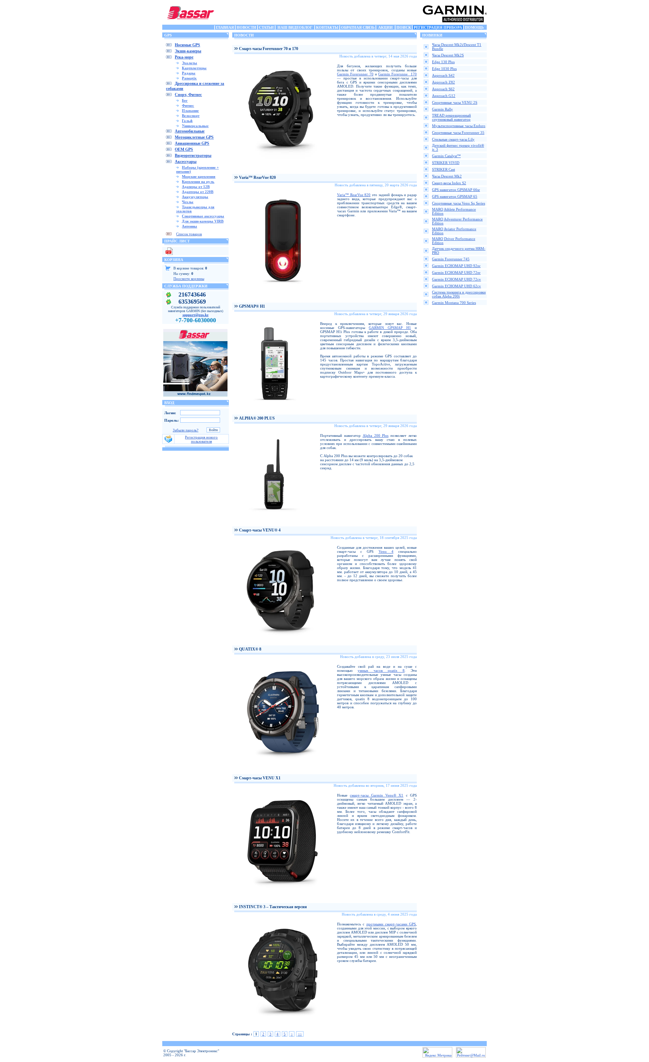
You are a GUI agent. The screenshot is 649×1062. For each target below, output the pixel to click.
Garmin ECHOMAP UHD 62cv (456, 286)
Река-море (184, 57)
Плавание (190, 111)
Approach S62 (443, 89)
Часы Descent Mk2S (448, 55)
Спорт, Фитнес (188, 94)
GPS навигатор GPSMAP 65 (454, 196)
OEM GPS (184, 149)
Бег (185, 100)
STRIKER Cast (443, 169)
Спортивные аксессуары (203, 216)
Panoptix (189, 78)
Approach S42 (443, 75)
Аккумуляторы (195, 197)
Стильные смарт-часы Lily (453, 139)
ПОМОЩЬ (474, 27)
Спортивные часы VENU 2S (454, 102)
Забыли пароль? (185, 430)
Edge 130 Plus (443, 62)
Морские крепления (198, 176)
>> (300, 1034)
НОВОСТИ (246, 27)
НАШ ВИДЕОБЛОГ (295, 27)
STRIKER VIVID (445, 163)
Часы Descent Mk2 (447, 176)
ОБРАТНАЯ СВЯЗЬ (358, 27)
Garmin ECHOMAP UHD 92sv (456, 266)
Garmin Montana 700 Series (454, 303)
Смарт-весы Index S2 (449, 183)
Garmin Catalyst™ (446, 156)
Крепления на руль (198, 182)
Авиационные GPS (192, 143)
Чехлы (187, 202)
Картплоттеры (194, 68)
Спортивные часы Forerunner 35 (458, 133)
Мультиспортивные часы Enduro (458, 126)
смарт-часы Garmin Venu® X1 (376, 795)
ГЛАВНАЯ (225, 27)
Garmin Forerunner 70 (355, 74)
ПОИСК (403, 27)
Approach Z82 (443, 82)
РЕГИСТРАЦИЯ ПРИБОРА (438, 27)
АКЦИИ (385, 27)
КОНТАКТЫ (327, 27)
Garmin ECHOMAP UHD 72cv (456, 279)
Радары (188, 73)
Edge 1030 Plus (444, 69)
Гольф (187, 121)
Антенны (189, 226)
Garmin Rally (442, 109)
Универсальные (195, 126)
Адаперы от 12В (196, 187)
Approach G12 (443, 96)
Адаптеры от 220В (197, 192)
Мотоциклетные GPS (194, 137)
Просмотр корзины (188, 279)
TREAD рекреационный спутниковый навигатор (451, 117)
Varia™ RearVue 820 (353, 195)
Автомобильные (190, 131)
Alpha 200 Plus (376, 435)
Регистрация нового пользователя (201, 439)
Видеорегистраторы (193, 155)
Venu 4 (386, 551)
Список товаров (189, 234)
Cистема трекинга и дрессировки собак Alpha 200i (459, 294)
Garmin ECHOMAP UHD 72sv (456, 272)
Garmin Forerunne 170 (397, 74)
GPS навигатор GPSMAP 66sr (456, 190)
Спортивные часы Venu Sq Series (458, 203)
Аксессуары (185, 161)
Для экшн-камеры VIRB (202, 221)
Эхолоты (189, 63)
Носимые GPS (187, 45)
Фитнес (188, 105)
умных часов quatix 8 (381, 670)
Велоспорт (190, 116)
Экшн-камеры (188, 51)
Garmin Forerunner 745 (451, 259)
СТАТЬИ (266, 27)
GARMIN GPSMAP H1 (390, 328)
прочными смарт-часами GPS (391, 924)
